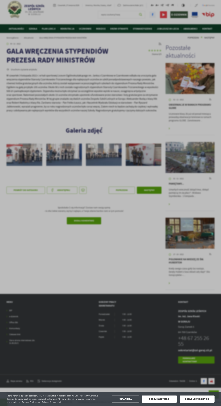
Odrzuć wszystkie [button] (159, 399)
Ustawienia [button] (125, 399)
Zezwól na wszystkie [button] (197, 399)
